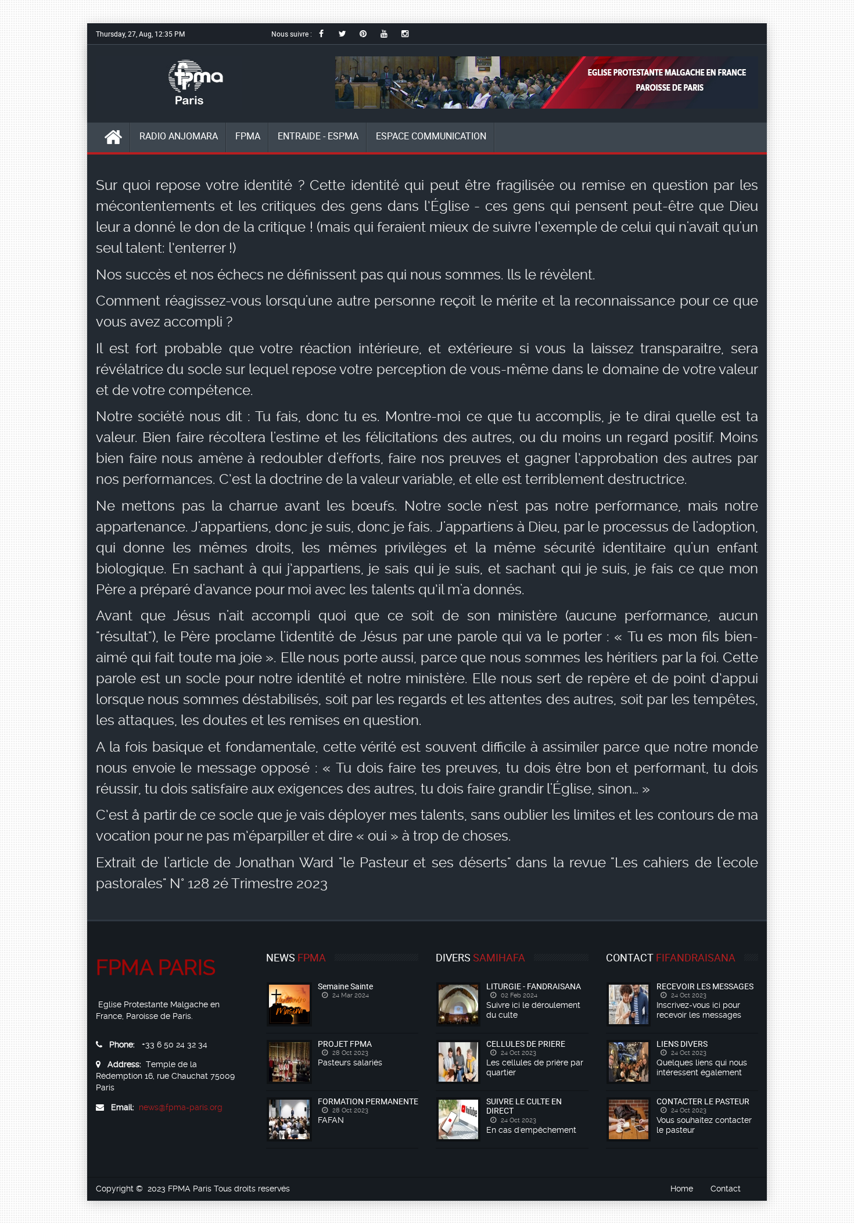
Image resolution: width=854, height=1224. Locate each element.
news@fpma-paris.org (181, 1107)
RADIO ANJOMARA (178, 136)
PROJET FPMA (345, 1043)
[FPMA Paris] (169, 83)
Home (681, 1188)
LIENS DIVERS (682, 1043)
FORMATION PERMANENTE (368, 1101)
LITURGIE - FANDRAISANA (533, 986)
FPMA (247, 136)
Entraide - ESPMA (318, 136)
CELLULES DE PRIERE (525, 1043)
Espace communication (431, 136)
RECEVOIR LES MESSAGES (704, 986)
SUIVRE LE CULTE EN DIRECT (524, 1106)
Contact (726, 1188)
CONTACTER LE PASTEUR (702, 1101)
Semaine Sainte (345, 986)
